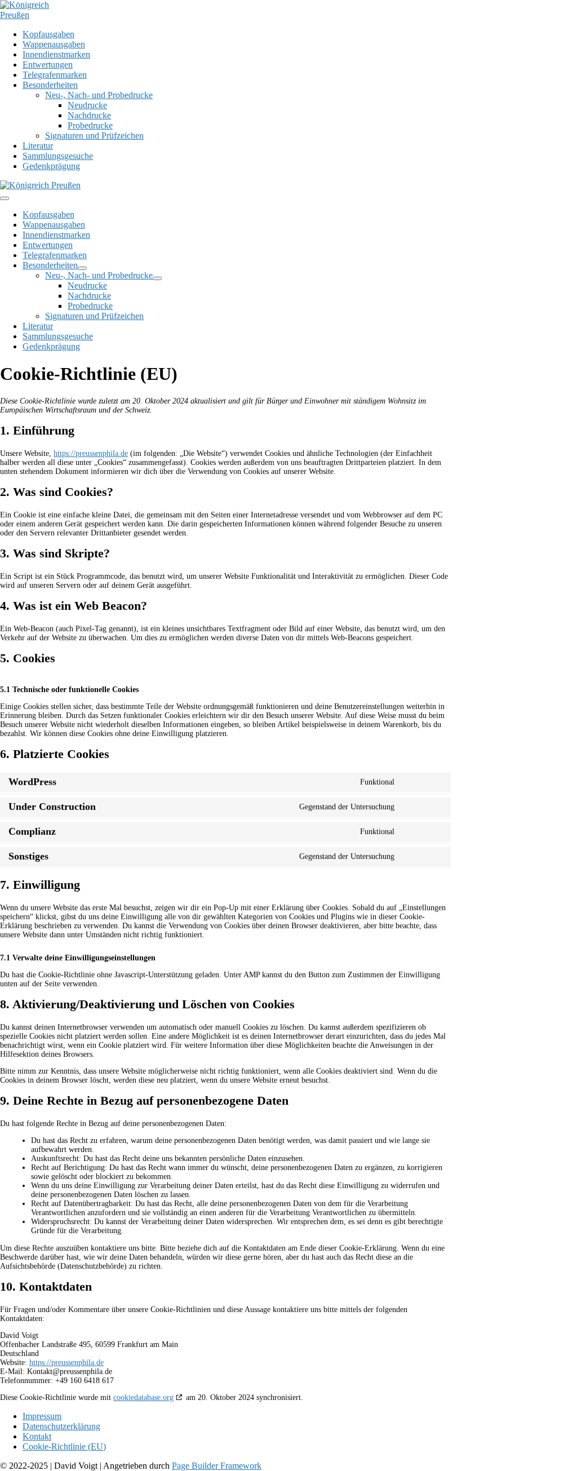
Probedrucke (90, 125)
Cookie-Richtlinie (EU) (64, 1446)
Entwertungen (48, 64)
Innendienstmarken (56, 54)
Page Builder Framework (216, 1465)
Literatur (38, 145)
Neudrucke (87, 105)
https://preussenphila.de (91, 453)
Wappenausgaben (54, 44)
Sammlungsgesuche (58, 156)
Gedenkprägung (51, 166)
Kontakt (37, 1436)
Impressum (42, 1416)
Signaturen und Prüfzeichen (94, 135)
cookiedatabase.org (143, 1397)
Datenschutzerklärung (61, 1426)
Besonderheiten (50, 85)
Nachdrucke (89, 115)
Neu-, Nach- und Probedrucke (99, 95)
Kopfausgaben (48, 34)
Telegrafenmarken (55, 74)
